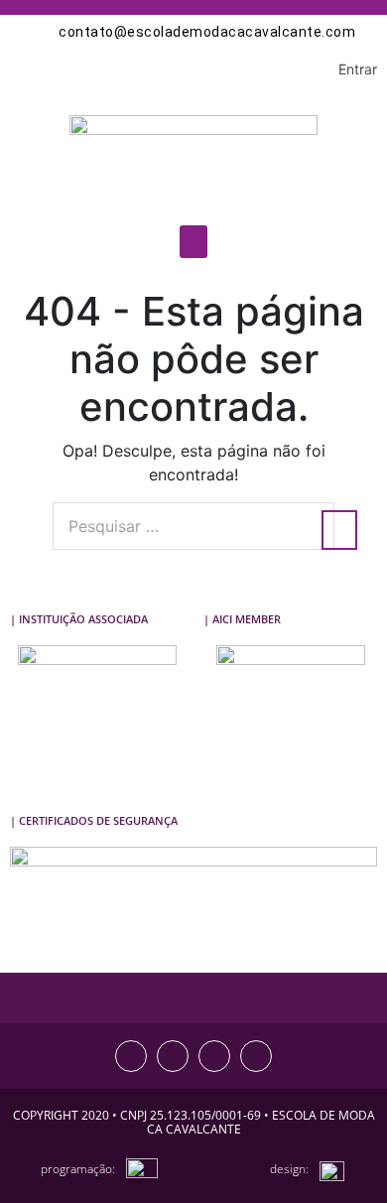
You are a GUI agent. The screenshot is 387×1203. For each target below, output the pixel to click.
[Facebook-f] (173, 1056)
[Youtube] (214, 1056)
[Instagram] (131, 1056)
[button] (193, 241)
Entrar (357, 69)
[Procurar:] (193, 526)
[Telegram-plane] (256, 1056)
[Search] (339, 530)
